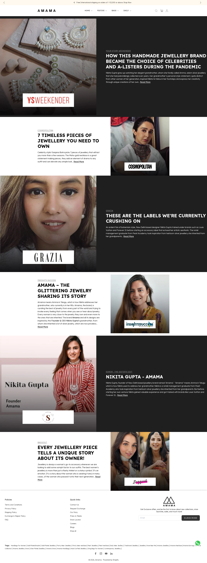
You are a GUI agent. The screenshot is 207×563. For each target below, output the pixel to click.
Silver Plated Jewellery (37, 549)
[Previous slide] (4, 2)
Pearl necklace (104, 545)
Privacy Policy (10, 509)
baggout (42, 442)
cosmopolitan (45, 130)
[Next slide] (200, 2)
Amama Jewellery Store (21, 549)
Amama (98, 560)
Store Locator (75, 520)
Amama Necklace (176, 545)
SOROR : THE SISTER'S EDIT (119, 372)
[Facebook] (95, 553)
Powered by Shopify (111, 560)
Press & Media (76, 516)
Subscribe (190, 518)
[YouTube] (106, 553)
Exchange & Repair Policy (15, 516)
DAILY (126, 11)
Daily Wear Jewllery (116, 545)
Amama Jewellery (163, 545)
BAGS (114, 11)
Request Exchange (77, 509)
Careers (73, 524)
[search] (156, 10)
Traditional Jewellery (131, 545)
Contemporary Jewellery (112, 549)
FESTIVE (100, 11)
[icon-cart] (161, 10)
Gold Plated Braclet (33, 545)
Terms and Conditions (13, 505)
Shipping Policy (11, 512)
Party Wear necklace (79, 545)
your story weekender (118, 51)
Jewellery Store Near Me (148, 545)
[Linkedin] (111, 553)
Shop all (73, 531)
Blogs (72, 527)
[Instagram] (101, 553)
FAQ (6, 520)
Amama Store (51, 549)
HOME (87, 11)
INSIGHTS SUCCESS (47, 280)
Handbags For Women (18, 545)
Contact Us (74, 505)
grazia (109, 211)
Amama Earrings (188, 545)
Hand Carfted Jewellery (78, 549)
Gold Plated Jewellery (48, 545)
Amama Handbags (63, 549)
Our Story (74, 512)
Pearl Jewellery (93, 545)
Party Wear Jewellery (64, 545)
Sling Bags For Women (95, 549)
